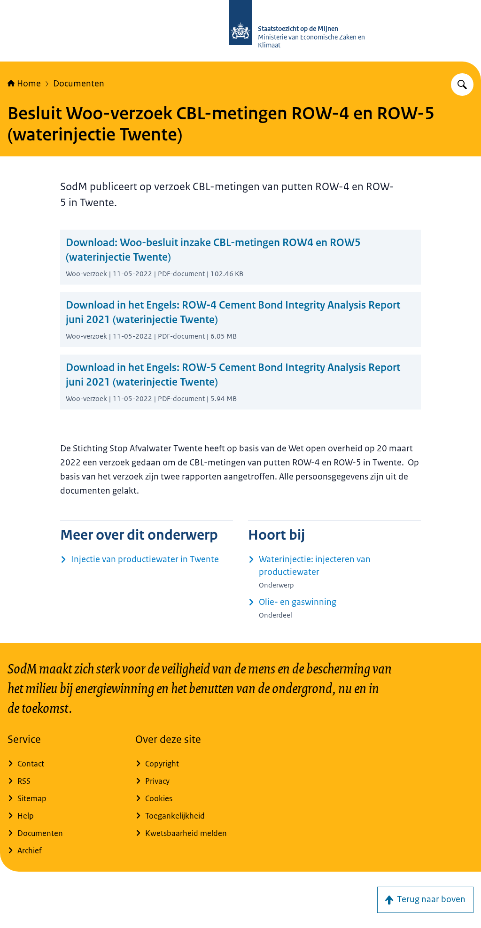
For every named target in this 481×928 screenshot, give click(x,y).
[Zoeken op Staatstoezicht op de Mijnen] (462, 84)
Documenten (78, 83)
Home (29, 83)
